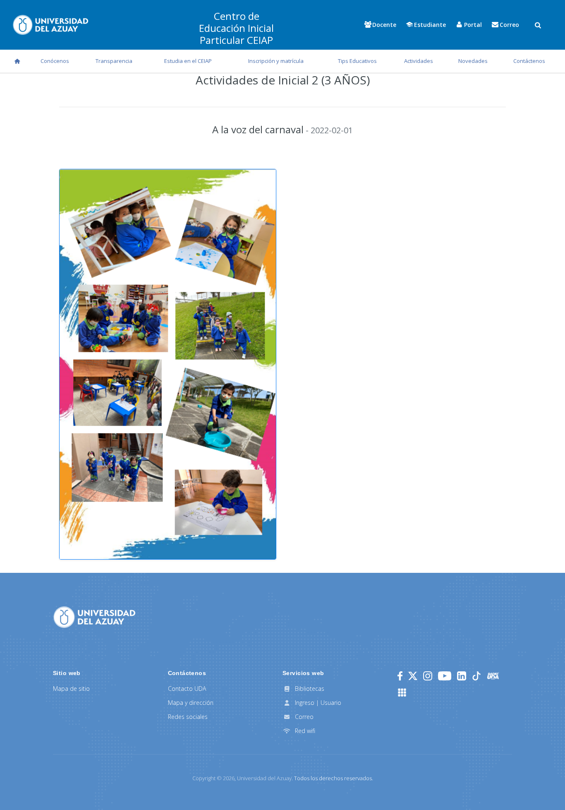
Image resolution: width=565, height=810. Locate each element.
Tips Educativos (357, 61)
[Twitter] (412, 675)
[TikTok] (476, 675)
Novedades (473, 61)
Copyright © (213, 778)
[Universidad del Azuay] (94, 616)
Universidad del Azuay (264, 778)
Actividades (418, 61)
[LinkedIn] (461, 675)
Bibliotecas (308, 688)
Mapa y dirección (190, 703)
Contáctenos (529, 61)
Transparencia (114, 61)
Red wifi (304, 731)
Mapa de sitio (71, 688)
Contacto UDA (187, 688)
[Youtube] (444, 675)
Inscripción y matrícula (276, 61)
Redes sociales (188, 717)
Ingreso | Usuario (317, 703)
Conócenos (55, 61)
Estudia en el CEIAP (188, 61)
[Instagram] (427, 675)
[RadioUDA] (493, 676)
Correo (303, 717)
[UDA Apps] (402, 692)
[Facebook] (399, 675)
